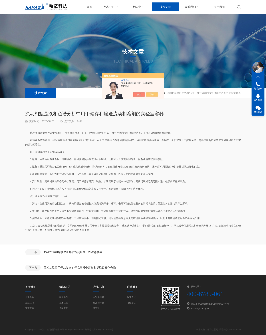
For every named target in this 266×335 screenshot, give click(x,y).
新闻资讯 (63, 297)
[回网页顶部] (258, 77)
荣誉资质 (29, 308)
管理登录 (223, 329)
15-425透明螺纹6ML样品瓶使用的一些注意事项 (73, 252)
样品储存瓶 (98, 303)
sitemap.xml (235, 329)
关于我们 (219, 6)
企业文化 (29, 303)
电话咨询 (258, 88)
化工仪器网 (212, 329)
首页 (90, 6)
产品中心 (109, 6)
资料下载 (63, 308)
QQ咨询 (258, 100)
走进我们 (29, 297)
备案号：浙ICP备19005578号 (99, 329)
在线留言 (131, 303)
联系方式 (131, 297)
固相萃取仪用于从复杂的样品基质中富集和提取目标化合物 (80, 267)
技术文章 (165, 6)
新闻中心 (138, 6)
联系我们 (190, 6)
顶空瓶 (96, 308)
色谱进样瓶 (98, 297)
